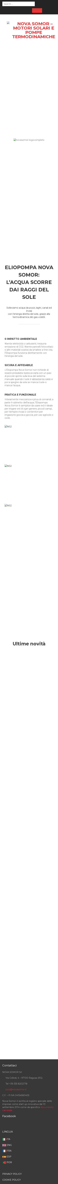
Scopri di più (29, 616)
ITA (8, 1139)
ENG (9, 1145)
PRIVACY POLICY (12, 1174)
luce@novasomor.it (16, 1089)
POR (9, 1162)
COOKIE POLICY (11, 1179)
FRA (8, 1150)
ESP (8, 1156)
